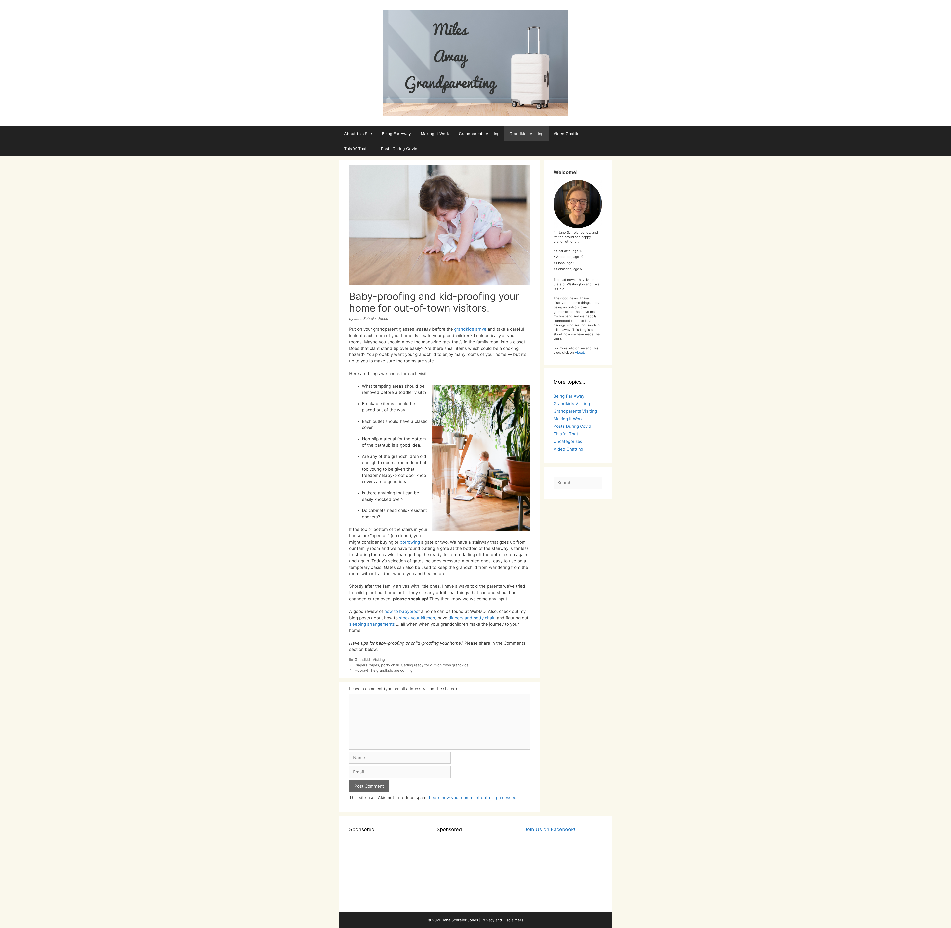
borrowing (410, 542)
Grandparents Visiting (479, 133)
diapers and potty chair (471, 617)
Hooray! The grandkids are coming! (384, 670)
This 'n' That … (568, 433)
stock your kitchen (417, 617)
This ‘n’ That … (357, 148)
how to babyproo (401, 611)
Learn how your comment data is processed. (473, 797)
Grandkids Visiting (526, 133)
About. (580, 352)
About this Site (358, 133)
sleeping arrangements (372, 624)
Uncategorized (568, 441)
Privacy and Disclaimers (502, 920)
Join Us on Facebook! (549, 829)
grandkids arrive (470, 329)
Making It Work (435, 133)
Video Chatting (568, 133)
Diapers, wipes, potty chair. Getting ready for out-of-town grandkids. (412, 665)
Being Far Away (396, 133)
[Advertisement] (388, 872)
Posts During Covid (399, 148)
